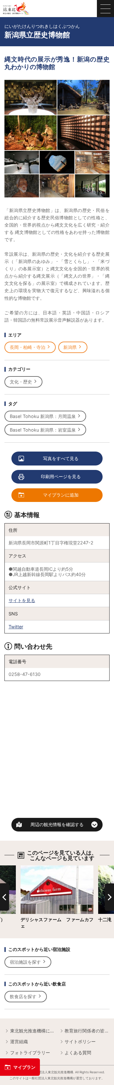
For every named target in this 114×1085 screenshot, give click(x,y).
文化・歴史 (21, 381)
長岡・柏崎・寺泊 (27, 347)
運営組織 (19, 1041)
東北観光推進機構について (32, 1030)
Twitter (16, 626)
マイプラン (24, 1067)
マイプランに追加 (61, 495)
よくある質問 (78, 1052)
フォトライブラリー (30, 1052)
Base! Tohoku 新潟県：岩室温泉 (43, 430)
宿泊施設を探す (25, 962)
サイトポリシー (80, 1041)
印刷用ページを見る (61, 476)
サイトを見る (22, 600)
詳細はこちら (34, 868)
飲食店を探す (23, 996)
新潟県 (70, 347)
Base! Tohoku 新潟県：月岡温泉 (43, 416)
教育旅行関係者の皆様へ (87, 1030)
